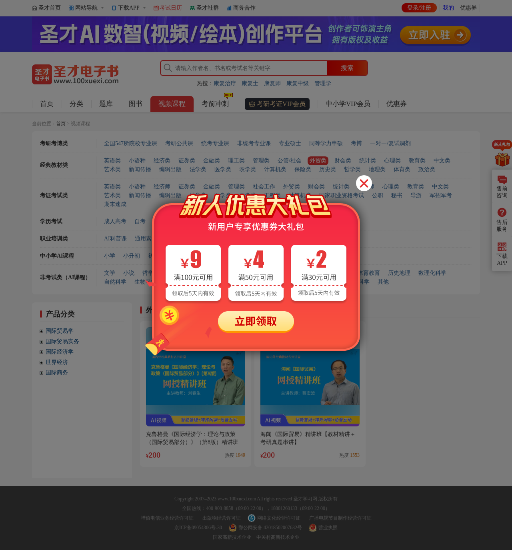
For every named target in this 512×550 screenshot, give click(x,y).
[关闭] (364, 183)
